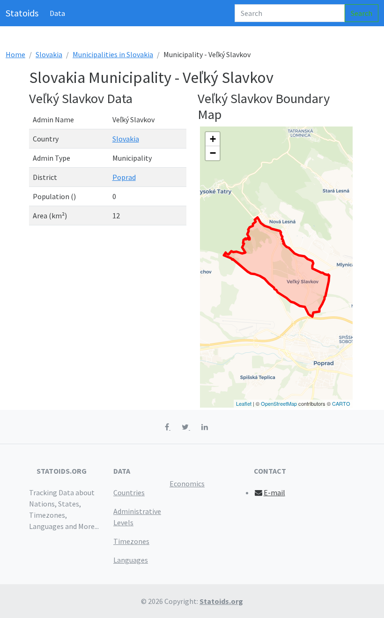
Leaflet (243, 403)
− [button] (213, 153)
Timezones (131, 541)
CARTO (341, 403)
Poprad (124, 177)
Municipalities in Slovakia (113, 54)
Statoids (22, 13)
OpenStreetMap (279, 403)
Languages (130, 560)
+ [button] (213, 139)
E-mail (274, 492)
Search (361, 13)
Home (15, 54)
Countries (129, 492)
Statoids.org (221, 601)
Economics (187, 483)
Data (57, 13)
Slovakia (49, 54)
